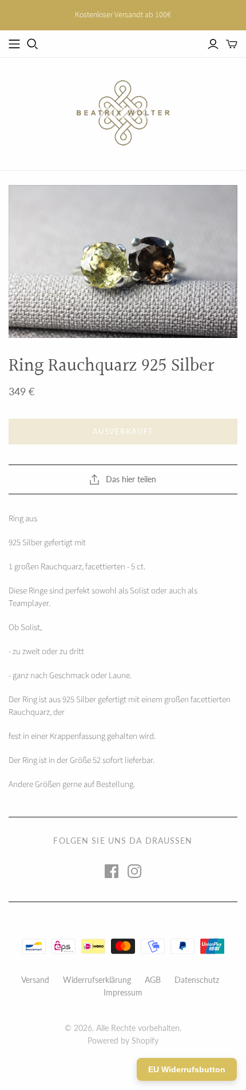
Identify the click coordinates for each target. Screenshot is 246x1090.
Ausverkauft (123, 431)
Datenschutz (196, 980)
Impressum (123, 992)
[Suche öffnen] (32, 44)
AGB (153, 980)
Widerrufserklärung (97, 980)
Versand (35, 980)
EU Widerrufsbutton (186, 1069)
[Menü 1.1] (14, 44)
